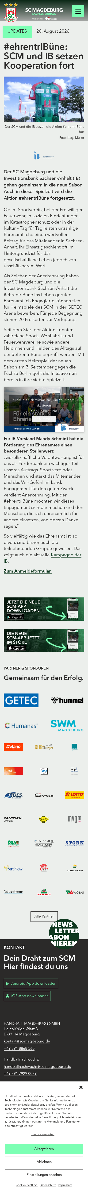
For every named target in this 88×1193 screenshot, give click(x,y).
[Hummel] (67, 700)
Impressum (65, 1185)
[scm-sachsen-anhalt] (44, 14)
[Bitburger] (44, 747)
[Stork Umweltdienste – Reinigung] (74, 843)
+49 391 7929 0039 (20, 1074)
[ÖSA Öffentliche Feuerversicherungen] (13, 843)
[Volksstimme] (13, 892)
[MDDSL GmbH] (44, 819)
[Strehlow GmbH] (13, 867)
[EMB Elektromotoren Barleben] (44, 771)
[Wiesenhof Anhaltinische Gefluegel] (44, 892)
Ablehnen (44, 1161)
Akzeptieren (44, 1149)
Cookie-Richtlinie (27, 1185)
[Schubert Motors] (44, 843)
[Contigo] (74, 747)
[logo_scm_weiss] (11, 12)
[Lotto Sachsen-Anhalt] (74, 795)
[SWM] (67, 725)
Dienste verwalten (42, 1134)
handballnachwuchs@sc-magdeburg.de (37, 1067)
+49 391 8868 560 (19, 1049)
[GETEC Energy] (21, 700)
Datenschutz (48, 1185)
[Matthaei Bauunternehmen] (13, 819)
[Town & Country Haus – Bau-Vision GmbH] (44, 867)
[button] (81, 1087)
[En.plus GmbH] (74, 771)
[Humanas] (21, 725)
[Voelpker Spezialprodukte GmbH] (74, 867)
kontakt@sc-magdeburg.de (27, 1041)
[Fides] (13, 795)
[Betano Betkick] (13, 747)
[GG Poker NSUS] (44, 795)
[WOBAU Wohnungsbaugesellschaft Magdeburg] (74, 892)
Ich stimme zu (44, 419)
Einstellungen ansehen (44, 1174)
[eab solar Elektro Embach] (13, 771)
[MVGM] (74, 819)
